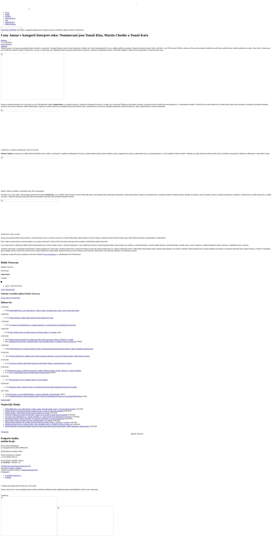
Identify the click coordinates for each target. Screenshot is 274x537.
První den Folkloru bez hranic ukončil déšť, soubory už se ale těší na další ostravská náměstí (36, 415)
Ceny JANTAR (10, 30)
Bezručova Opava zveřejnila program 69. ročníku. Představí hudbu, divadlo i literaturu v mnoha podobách (45, 371)
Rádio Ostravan (10, 24)
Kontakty (8, 477)
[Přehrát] (1, 282)
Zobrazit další (5, 400)
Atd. (6, 20)
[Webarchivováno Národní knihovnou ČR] (16, 466)
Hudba (7, 14)
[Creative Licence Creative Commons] (11, 468)
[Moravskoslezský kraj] (29, 470)
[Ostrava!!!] (5, 472)
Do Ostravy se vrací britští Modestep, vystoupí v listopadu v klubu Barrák (34, 394)
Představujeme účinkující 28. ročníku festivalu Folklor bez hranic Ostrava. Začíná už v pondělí (41, 340)
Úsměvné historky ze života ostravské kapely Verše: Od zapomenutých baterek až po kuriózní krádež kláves (45, 396)
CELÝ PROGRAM (8, 290)
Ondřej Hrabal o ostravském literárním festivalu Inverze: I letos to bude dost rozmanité (34, 411)
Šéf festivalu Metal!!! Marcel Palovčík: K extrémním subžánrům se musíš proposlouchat (35, 419)
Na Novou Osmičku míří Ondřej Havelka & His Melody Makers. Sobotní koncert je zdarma (40, 363)
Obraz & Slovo (10, 18)
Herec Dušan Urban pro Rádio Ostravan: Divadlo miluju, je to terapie (32, 332)
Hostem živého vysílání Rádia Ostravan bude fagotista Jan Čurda (31, 318)
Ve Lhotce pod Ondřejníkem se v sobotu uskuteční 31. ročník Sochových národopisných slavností (42, 325)
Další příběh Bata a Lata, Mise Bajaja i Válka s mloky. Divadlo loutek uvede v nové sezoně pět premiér (44, 310)
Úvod (7, 12)
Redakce (4, 40)
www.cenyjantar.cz (50, 254)
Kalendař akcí (10, 22)
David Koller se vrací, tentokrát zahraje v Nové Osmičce (28, 380)
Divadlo (8, 16)
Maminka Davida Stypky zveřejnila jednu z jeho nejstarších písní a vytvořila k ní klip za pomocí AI (42, 341)
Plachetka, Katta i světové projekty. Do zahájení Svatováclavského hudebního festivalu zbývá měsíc (43, 387)
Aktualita (4, 46)
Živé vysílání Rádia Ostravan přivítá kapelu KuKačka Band (29, 372)
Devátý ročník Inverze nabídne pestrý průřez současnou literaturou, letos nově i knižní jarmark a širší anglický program (49, 356)
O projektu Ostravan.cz (13, 475)
